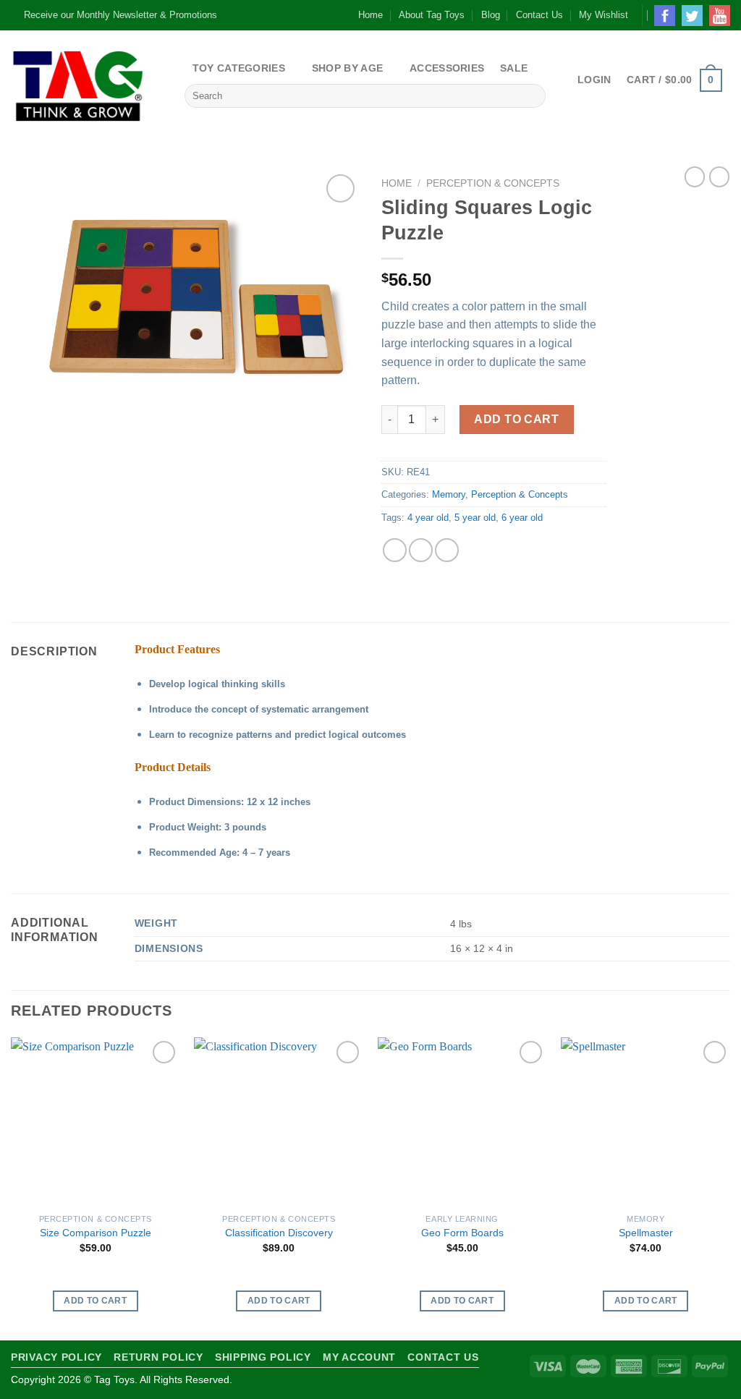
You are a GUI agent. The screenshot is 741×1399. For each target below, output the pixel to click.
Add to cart (516, 419)
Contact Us (539, 14)
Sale (514, 68)
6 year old (522, 517)
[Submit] (531, 96)
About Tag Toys (432, 14)
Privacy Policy (56, 1357)
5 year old (475, 517)
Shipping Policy (263, 1357)
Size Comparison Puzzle (95, 1232)
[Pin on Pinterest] (447, 550)
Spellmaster (646, 1232)
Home (370, 14)
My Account (359, 1357)
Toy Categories (238, 68)
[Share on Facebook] (395, 550)
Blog (490, 14)
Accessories (447, 68)
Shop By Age (347, 68)
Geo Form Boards (462, 1232)
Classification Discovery (279, 1232)
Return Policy (158, 1357)
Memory (448, 494)
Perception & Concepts (492, 183)
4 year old (428, 517)
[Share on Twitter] (421, 550)
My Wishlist (603, 14)
